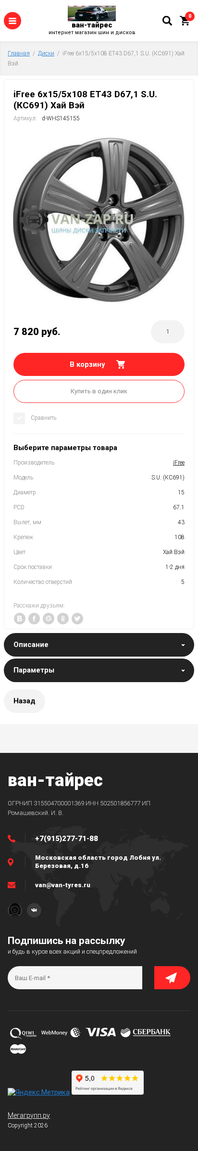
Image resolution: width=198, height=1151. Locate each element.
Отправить (172, 977)
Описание (31, 644)
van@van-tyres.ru (62, 885)
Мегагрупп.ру (29, 1115)
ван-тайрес (92, 25)
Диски (46, 53)
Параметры (33, 670)
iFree (179, 462)
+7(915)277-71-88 (66, 838)
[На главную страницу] (91, 13)
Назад (24, 701)
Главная (19, 53)
